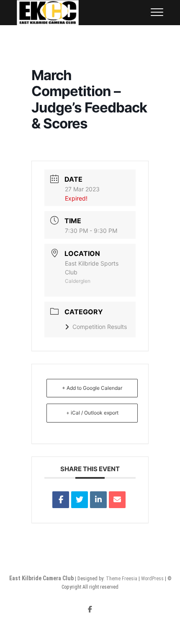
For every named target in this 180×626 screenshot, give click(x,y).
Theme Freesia (121, 579)
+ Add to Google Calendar (92, 388)
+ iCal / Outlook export (92, 413)
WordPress (152, 579)
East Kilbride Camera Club (41, 578)
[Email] (117, 499)
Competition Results (99, 326)
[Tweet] (79, 499)
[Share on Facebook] (60, 499)
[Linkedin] (98, 499)
